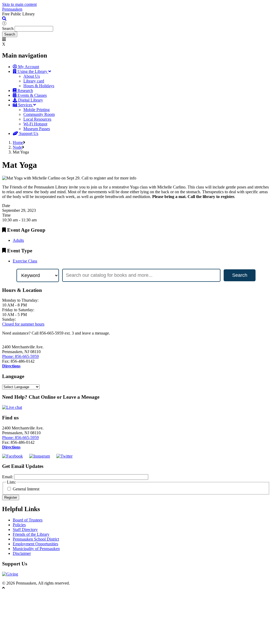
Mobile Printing (36, 109)
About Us (31, 76)
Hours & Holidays (38, 86)
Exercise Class (25, 261)
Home (18, 142)
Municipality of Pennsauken (36, 548)
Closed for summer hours (23, 324)
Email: (7, 477)
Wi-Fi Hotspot (35, 124)
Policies (19, 525)
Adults (18, 240)
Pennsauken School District (36, 539)
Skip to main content (19, 4)
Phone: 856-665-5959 (20, 356)
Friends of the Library (31, 534)
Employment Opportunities (35, 544)
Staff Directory (25, 529)
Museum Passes (36, 128)
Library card (33, 81)
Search (8, 28)
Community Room (39, 114)
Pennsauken (12, 9)
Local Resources (37, 119)
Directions (11, 366)
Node (17, 147)
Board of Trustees (27, 520)
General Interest (26, 489)
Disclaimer (22, 553)
